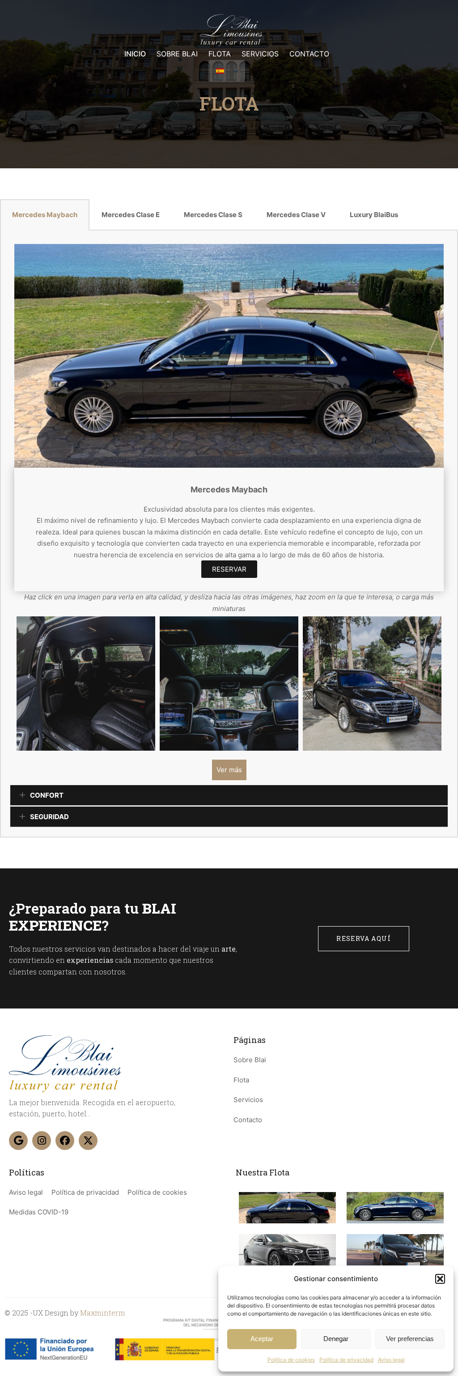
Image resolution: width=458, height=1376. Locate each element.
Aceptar (261, 1338)
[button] (440, 1278)
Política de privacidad (346, 1359)
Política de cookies (291, 1359)
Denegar (335, 1338)
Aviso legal (391, 1359)
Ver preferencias (410, 1338)
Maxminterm (102, 1312)
